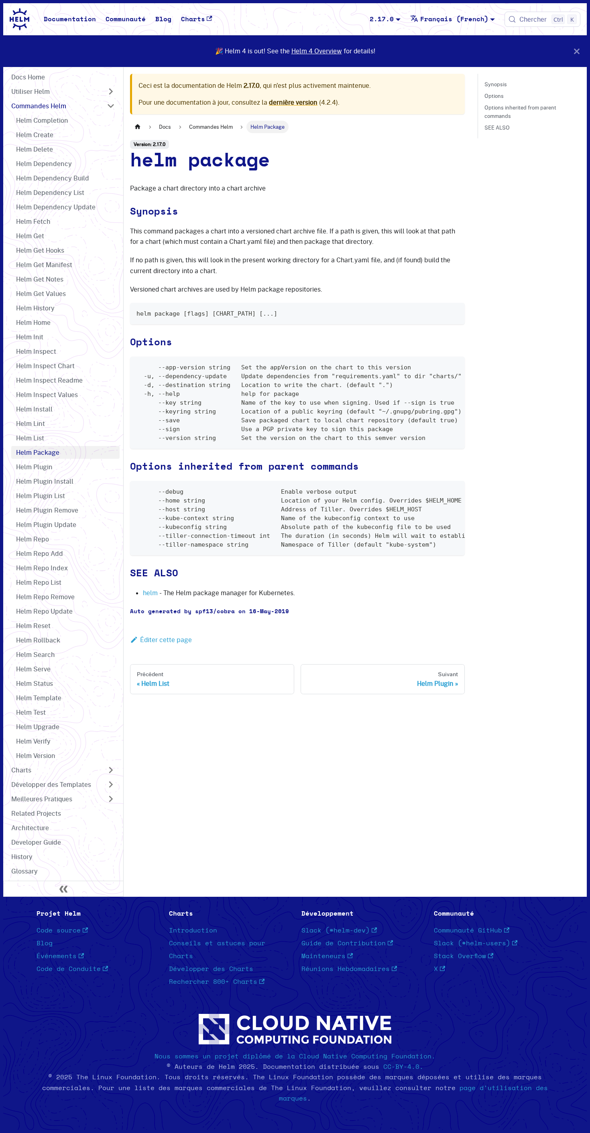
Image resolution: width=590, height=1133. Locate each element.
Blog (163, 19)
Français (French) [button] (454, 19)
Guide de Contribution (343, 943)
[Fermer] (577, 51)
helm (150, 593)
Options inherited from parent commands (520, 111)
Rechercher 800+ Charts (213, 982)
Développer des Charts (211, 969)
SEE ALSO (497, 127)
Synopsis (495, 84)
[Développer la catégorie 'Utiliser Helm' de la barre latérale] (111, 91)
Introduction (193, 930)
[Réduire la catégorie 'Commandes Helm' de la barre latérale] (111, 105)
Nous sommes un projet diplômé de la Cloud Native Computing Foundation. (295, 1056)
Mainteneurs (323, 956)
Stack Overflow (460, 956)
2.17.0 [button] (382, 19)
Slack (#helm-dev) (335, 930)
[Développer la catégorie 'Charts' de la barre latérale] (111, 770)
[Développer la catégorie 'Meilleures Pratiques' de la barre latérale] (111, 798)
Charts (193, 19)
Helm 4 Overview (316, 51)
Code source (59, 930)
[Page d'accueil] (137, 127)
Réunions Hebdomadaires (345, 969)
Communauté (126, 19)
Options (494, 96)
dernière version (293, 102)
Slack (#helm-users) (472, 943)
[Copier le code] (455, 312)
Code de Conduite (69, 969)
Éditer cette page (166, 640)
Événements (57, 956)
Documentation (70, 19)
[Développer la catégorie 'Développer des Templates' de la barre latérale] (111, 784)
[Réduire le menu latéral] (63, 889)
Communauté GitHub (468, 930)
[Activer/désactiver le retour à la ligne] (440, 366)
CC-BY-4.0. (403, 1067)
